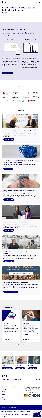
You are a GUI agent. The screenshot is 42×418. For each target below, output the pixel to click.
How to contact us (6, 396)
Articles (14, 388)
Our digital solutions (8, 73)
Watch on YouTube (8, 261)
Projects (4, 389)
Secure (31, 365)
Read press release (9, 139)
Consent (37, 415)
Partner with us (33, 368)
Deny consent (37, 412)
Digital (4, 365)
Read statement (8, 168)
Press (3, 399)
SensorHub (26, 323)
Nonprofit (19, 365)
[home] (4, 2)
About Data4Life (20, 368)
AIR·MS (6, 323)
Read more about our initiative (11, 291)
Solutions (4, 391)
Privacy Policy (4, 416)
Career (3, 397)
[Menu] (39, 3)
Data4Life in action (7, 368)
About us (4, 388)
